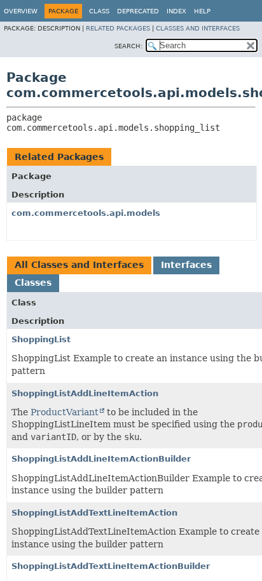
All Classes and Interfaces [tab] (79, 265)
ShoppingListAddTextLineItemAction (94, 513)
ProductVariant (65, 412)
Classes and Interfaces (198, 28)
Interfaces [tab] (186, 265)
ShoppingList (41, 339)
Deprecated (138, 11)
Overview (21, 11)
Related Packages (118, 28)
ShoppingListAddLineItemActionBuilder (101, 459)
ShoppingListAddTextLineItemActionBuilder (110, 566)
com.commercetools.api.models (85, 213)
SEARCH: (128, 46)
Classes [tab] (33, 282)
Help (202, 11)
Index (176, 11)
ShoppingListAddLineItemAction (84, 393)
